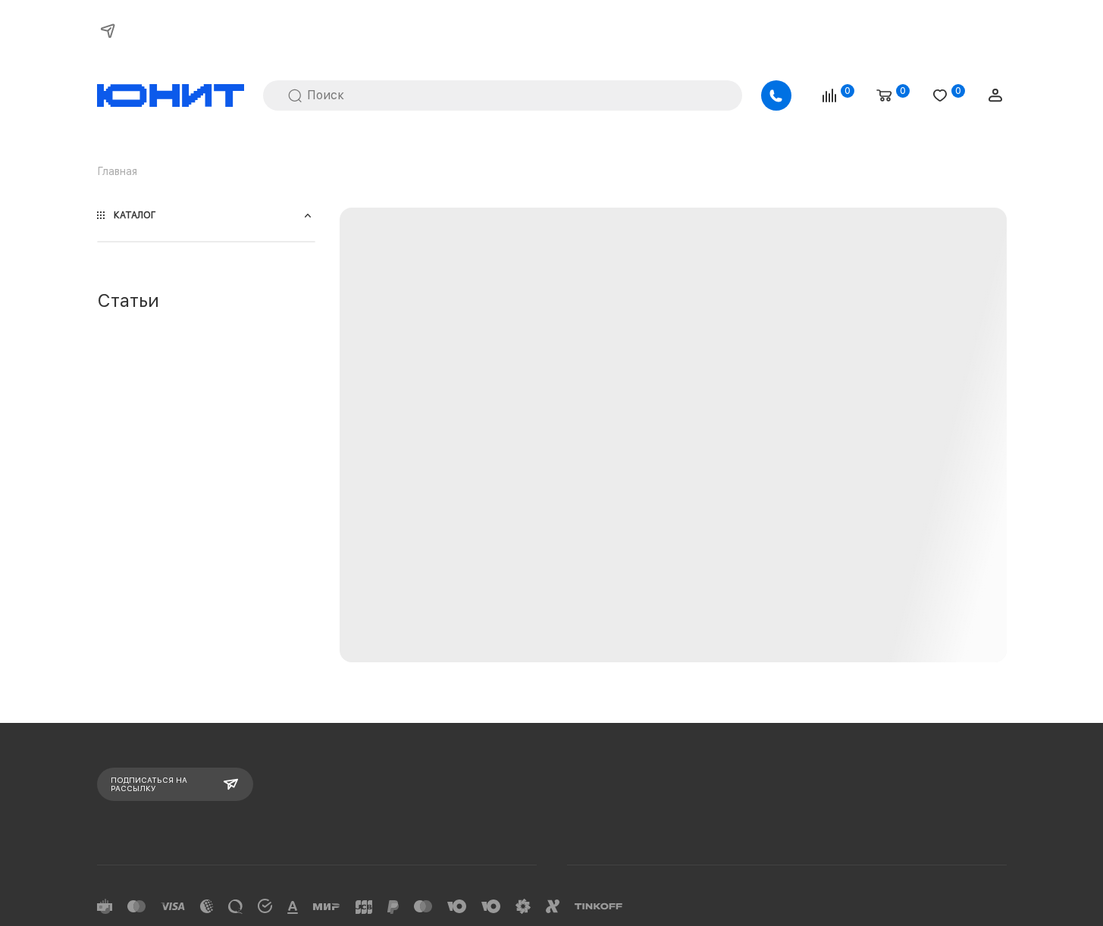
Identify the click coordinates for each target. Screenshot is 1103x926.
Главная (117, 171)
